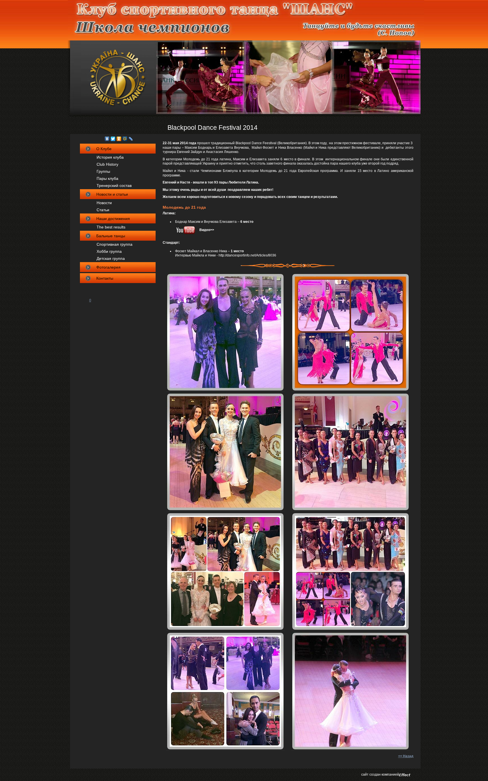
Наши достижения (113, 218)
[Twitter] (113, 139)
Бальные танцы (110, 236)
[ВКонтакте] (107, 139)
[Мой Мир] (125, 139)
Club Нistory (107, 164)
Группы (103, 171)
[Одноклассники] (119, 139)
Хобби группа (109, 251)
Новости (104, 202)
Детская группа (111, 258)
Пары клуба (107, 178)
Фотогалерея (108, 267)
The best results (111, 227)
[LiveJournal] (131, 139)
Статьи (103, 210)
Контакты (104, 278)
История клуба (110, 157)
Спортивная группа (114, 244)
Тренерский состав (114, 185)
